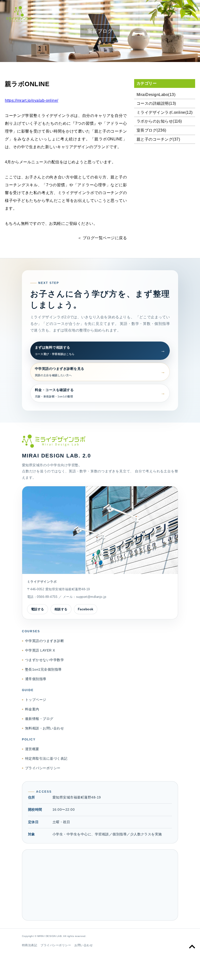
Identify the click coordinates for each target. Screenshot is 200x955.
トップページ (35, 700)
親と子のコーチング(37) (158, 139)
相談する (61, 609)
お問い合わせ (83, 945)
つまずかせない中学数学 (44, 660)
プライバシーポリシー (42, 768)
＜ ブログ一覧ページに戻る (102, 238)
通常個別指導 (35, 679)
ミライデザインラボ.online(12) (165, 112)
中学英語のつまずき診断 (44, 641)
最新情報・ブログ (39, 719)
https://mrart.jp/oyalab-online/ (31, 100)
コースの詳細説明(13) (156, 103)
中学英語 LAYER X (40, 650)
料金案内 (32, 709)
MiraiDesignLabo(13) (156, 95)
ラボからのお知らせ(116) (159, 121)
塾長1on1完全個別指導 (43, 669)
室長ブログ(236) (151, 130)
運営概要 (32, 749)
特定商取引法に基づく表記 (46, 758)
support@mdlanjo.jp (91, 597)
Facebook (85, 609)
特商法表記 (29, 945)
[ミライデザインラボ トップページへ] (100, 441)
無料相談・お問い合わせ (44, 728)
